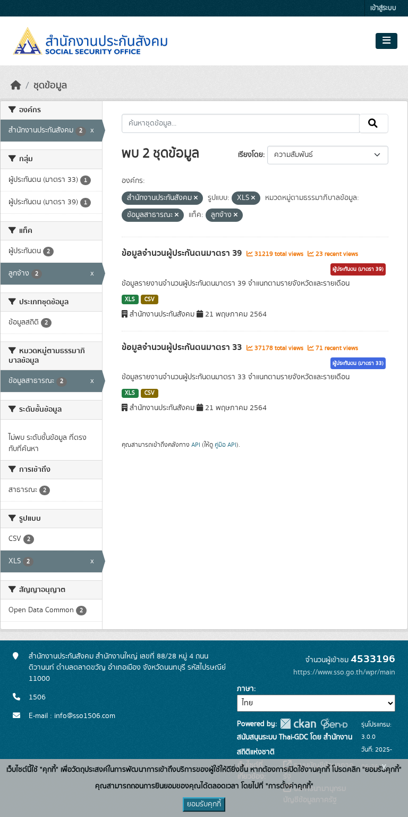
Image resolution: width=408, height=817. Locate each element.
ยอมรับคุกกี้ (204, 804)
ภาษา (245, 688)
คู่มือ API (225, 444)
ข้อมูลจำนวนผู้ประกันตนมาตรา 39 (183, 253)
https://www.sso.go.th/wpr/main (344, 672)
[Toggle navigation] (386, 41)
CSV (149, 299)
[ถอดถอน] (196, 198)
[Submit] (373, 123)
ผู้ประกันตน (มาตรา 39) (358, 269)
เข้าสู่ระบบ (383, 8)
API (195, 444)
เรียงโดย (250, 154)
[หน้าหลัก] (16, 86)
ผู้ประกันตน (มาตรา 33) (358, 363)
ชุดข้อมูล (50, 86)
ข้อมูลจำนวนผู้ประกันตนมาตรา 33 (183, 347)
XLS (130, 299)
